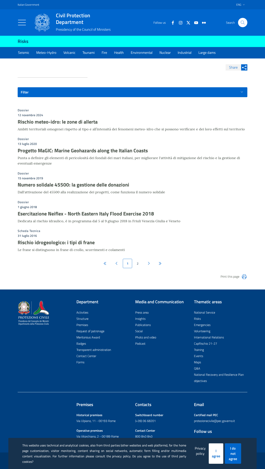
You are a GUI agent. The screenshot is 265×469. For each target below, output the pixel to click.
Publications (143, 325)
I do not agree (233, 453)
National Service (204, 312)
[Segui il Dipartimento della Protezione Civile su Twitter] (187, 22)
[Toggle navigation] (22, 22)
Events (198, 356)
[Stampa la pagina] (244, 277)
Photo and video (145, 337)
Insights (140, 318)
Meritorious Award (88, 337)
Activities (82, 312)
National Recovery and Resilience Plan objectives (219, 377)
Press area (142, 312)
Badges (81, 343)
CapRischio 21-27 (205, 343)
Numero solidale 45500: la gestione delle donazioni (73, 184)
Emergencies (202, 325)
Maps (197, 362)
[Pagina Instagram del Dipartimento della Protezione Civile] (179, 22)
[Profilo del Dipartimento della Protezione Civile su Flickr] (202, 22)
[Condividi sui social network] (244, 67)
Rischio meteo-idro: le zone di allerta (58, 122)
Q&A (197, 368)
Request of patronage (90, 331)
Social (139, 331)
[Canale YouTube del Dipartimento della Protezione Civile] (194, 22)
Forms (80, 362)
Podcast (140, 343)
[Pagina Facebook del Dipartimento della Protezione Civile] (171, 22)
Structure (82, 318)
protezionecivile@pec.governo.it (214, 420)
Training (199, 349)
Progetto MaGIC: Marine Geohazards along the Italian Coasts (83, 150)
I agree (216, 453)
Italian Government (28, 5)
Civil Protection (73, 18)
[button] (242, 22)
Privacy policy (200, 451)
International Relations (209, 337)
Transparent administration (93, 349)
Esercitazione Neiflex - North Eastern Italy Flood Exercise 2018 (86, 213)
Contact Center (86, 356)
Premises (82, 325)
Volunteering (202, 331)
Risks (23, 41)
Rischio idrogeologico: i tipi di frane (56, 242)
